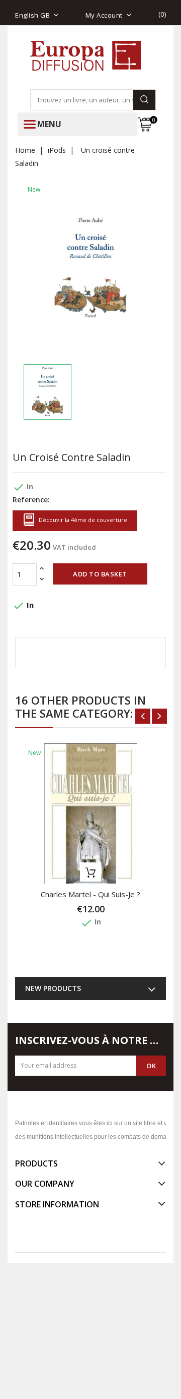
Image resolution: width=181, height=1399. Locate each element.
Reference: (31, 499)
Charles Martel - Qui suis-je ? (90, 894)
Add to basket (100, 573)
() (162, 14)
